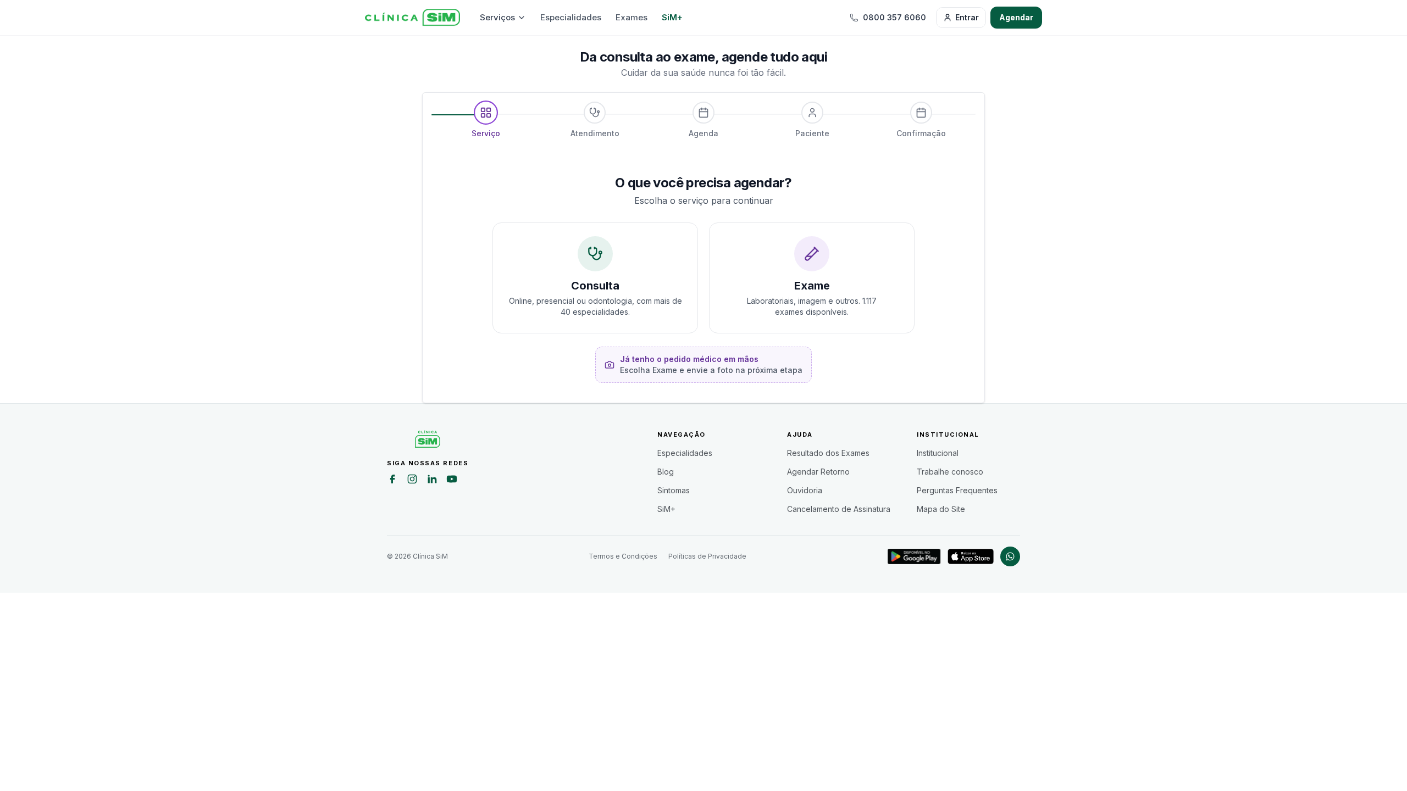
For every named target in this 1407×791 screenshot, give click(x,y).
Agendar (1016, 17)
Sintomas (673, 490)
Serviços (497, 17)
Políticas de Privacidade (707, 556)
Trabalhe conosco (950, 471)
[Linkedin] (431, 481)
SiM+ (672, 17)
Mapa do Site (941, 509)
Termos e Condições (623, 556)
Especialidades (570, 17)
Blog (665, 471)
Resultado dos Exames (828, 453)
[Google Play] (914, 556)
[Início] (412, 17)
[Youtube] (451, 481)
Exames (631, 17)
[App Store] (971, 556)
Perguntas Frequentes (957, 490)
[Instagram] (412, 481)
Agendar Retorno (818, 471)
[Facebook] (392, 481)
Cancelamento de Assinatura (838, 509)
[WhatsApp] (1010, 556)
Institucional (938, 453)
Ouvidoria (804, 490)
